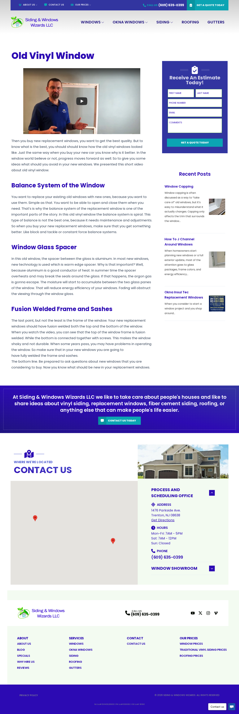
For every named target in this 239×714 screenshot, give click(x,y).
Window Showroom (174, 568)
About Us (29, 4)
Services (76, 638)
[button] (35, 518)
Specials (23, 656)
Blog (21, 650)
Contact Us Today (122, 420)
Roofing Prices (191, 656)
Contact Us (56, 4)
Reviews (23, 668)
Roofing (190, 22)
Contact (135, 638)
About (22, 638)
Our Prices (81, 4)
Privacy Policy (29, 695)
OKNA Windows (128, 22)
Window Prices (191, 644)
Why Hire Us (25, 662)
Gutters (215, 22)
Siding (162, 22)
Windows (90, 22)
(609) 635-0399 (167, 557)
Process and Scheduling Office (172, 493)
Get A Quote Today (210, 5)
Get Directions (162, 520)
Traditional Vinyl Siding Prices (203, 650)
